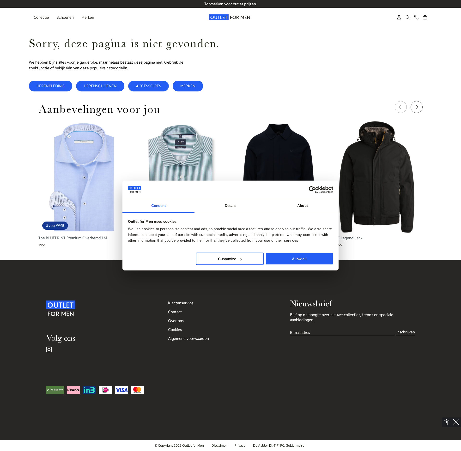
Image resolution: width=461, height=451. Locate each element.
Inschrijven (405, 332)
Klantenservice (181, 303)
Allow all (299, 259)
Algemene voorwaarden (188, 338)
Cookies (175, 329)
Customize (227, 259)
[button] (407, 17)
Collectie (41, 17)
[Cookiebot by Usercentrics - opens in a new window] (312, 189)
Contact (175, 311)
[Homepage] (230, 17)
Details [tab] (231, 206)
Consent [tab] (158, 206)
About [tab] (302, 206)
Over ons (176, 320)
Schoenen (65, 17)
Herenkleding (50, 86)
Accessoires (148, 86)
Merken (87, 17)
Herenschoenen (100, 86)
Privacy (240, 445)
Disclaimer (219, 445)
